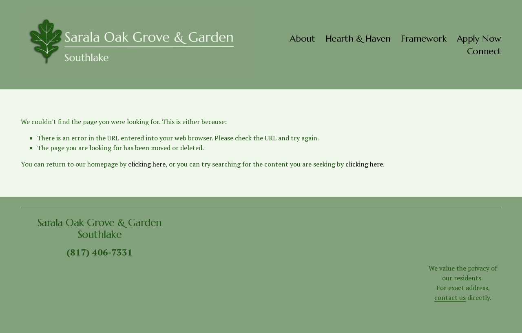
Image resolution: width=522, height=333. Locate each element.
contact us (450, 297)
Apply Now (479, 38)
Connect (484, 51)
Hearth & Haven (358, 38)
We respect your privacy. (281, 323)
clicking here (147, 164)
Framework (423, 38)
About (302, 38)
